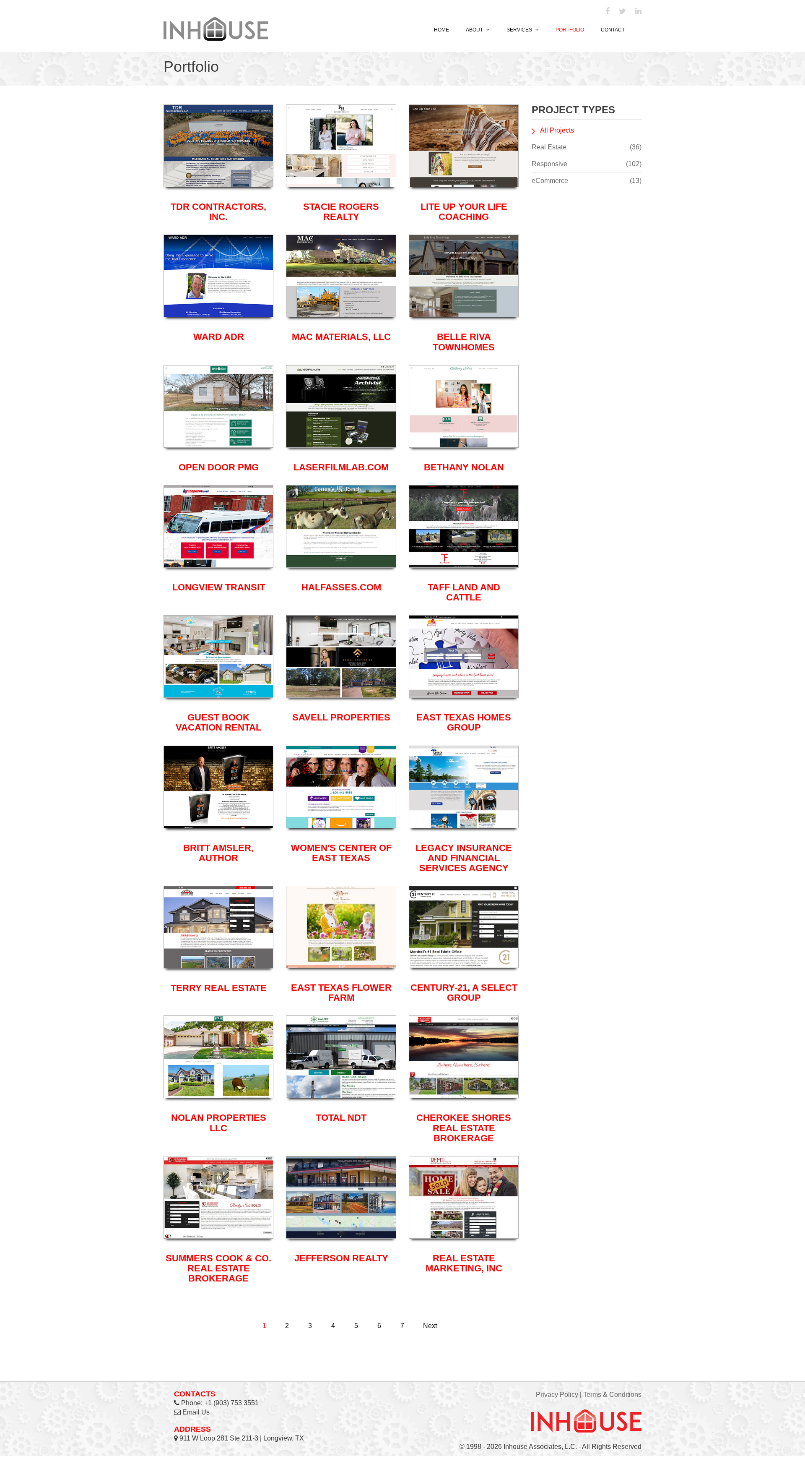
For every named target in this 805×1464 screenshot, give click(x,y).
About (475, 30)
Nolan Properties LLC (218, 1122)
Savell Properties (341, 717)
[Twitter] (622, 11)
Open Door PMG (219, 467)
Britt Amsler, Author (218, 853)
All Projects (557, 130)
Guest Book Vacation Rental (218, 722)
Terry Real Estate (219, 988)
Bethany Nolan (464, 467)
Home (441, 30)
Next (430, 1325)
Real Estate (587, 147)
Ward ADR (218, 336)
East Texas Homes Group (463, 722)
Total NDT (341, 1117)
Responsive (587, 163)
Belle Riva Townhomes (464, 341)
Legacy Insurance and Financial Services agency (463, 858)
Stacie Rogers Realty (341, 211)
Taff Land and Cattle (464, 592)
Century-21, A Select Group (463, 992)
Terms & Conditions (612, 1394)
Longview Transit (218, 587)
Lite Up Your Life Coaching (464, 211)
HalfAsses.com (341, 587)
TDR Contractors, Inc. (218, 211)
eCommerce (587, 180)
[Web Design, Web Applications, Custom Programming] (216, 27)
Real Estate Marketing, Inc (464, 1263)
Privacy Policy (557, 1394)
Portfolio (570, 30)
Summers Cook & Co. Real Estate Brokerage (218, 1268)
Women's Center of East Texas (341, 853)
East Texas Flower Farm (341, 992)
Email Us (196, 1412)
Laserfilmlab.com (341, 467)
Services (519, 30)
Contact (613, 30)
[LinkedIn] (638, 11)
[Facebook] (607, 11)
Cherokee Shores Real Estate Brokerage (463, 1127)
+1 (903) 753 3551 (231, 1403)
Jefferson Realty (341, 1258)
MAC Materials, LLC (341, 336)
